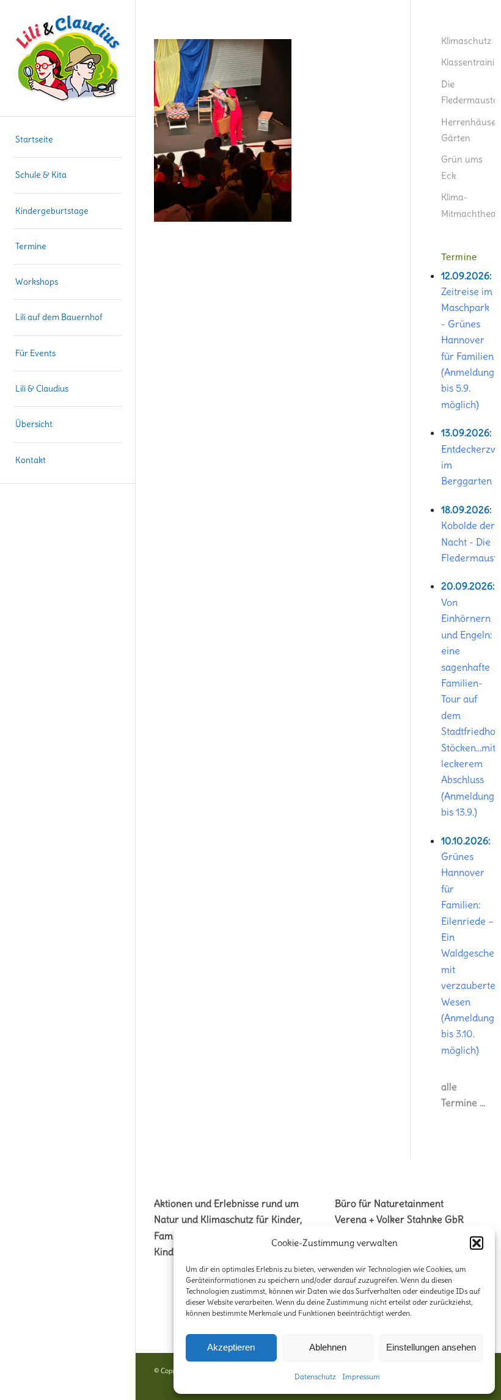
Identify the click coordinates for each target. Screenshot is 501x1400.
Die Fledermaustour (468, 92)
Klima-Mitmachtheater (468, 205)
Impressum (361, 1376)
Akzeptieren (231, 1347)
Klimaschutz (466, 40)
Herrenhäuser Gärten (468, 130)
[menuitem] (67, 140)
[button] (476, 1243)
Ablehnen (327, 1347)
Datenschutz (315, 1376)
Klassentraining (468, 62)
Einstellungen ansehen (431, 1347)
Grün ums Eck (462, 167)
